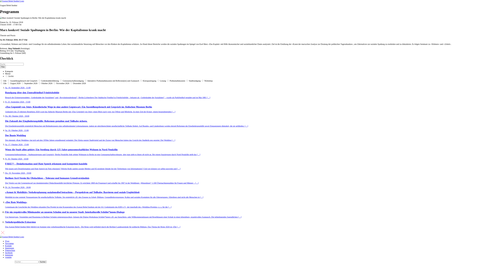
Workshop (208, 81)
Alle (5, 81)
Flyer (7, 241)
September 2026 (31, 83)
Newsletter (9, 243)
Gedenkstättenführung (50, 81)
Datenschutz (10, 250)
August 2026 (15, 83)
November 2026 (63, 83)
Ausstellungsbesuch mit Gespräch (23, 81)
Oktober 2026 (47, 83)
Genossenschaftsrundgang (73, 81)
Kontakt (8, 246)
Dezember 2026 (79, 83)
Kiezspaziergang (149, 81)
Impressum (9, 248)
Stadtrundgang (195, 81)
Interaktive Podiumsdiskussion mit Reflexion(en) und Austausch (113, 81)
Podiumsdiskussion (177, 81)
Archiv (11, 76)
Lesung (163, 81)
